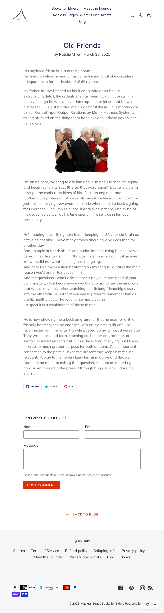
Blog (110, 557)
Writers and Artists (85, 557)
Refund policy (76, 550)
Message (30, 445)
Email (89, 426)
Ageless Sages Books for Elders (102, 603)
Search (19, 550)
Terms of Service (45, 550)
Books (125, 557)
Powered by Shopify (139, 603)
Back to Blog (85, 514)
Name (28, 426)
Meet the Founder (48, 557)
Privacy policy (133, 550)
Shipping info (105, 550)
